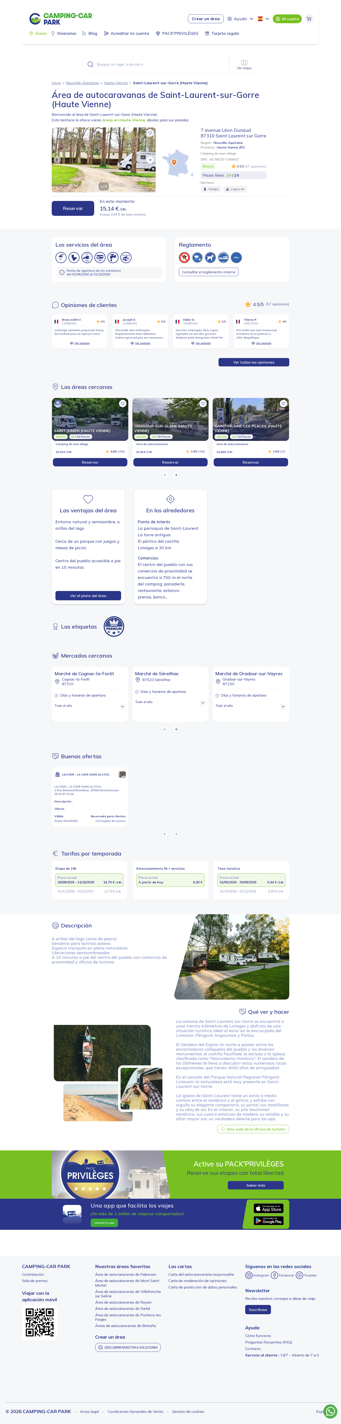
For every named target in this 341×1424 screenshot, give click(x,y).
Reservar (73, 208)
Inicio (56, 83)
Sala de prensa (34, 1280)
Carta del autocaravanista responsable (201, 1274)
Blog (92, 33)
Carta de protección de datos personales (202, 1287)
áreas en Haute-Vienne (123, 120)
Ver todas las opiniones (253, 362)
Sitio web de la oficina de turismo (256, 1129)
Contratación (33, 1274)
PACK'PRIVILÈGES (180, 33)
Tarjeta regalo (225, 33)
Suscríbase (258, 1309)
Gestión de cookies (188, 1411)
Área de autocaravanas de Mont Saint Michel (127, 1282)
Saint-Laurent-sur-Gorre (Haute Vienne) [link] (170, 83)
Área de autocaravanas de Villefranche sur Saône (128, 1293)
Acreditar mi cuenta (130, 33)
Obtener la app (104, 1222)
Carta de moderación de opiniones (197, 1280)
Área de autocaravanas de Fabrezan (125, 1274)
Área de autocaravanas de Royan (123, 1302)
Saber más (255, 1185)
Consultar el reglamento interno (208, 272)
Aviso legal (89, 1411)
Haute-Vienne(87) (231, 147)
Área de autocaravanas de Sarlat (122, 1308)
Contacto (253, 1348)
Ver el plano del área (88, 595)
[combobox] (264, 19)
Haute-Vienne (116, 83)
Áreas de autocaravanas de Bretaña (125, 1325)
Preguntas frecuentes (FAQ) (268, 1342)
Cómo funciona (258, 1335)
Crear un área (206, 18)
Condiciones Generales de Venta (135, 1411)
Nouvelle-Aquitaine (82, 83)
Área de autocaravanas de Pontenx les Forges (128, 1317)
